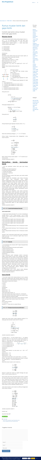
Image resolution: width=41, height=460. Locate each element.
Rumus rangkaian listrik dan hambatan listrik (10, 421)
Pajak (34, 62)
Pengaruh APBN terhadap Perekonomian (36, 45)
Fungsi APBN (35, 88)
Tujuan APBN (35, 69)
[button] (37, 2)
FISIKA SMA (5, 419)
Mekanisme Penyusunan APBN (35, 49)
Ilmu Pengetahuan (7, 2)
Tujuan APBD (35, 39)
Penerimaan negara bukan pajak (35, 60)
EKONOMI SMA (36, 102)
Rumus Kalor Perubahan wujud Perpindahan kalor (11, 420)
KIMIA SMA (35, 107)
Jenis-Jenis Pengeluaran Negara (35, 53)
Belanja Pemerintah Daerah (35, 31)
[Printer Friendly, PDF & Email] (5, 416)
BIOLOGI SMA (35, 100)
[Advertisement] (20, 13)
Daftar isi (33, 2)
